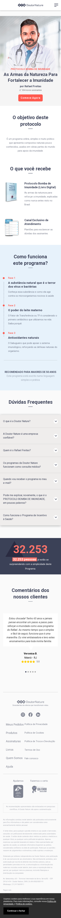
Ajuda (9, 766)
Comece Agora (30, 97)
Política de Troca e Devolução (40, 741)
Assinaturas (13, 741)
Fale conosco (31, 758)
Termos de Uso (32, 750)
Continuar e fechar (16, 911)
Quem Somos (14, 758)
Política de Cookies (34, 732)
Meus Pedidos (15, 724)
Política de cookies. (24, 904)
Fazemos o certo (39, 781)
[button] (25, 671)
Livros (9, 749)
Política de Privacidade (36, 724)
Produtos (11, 732)
